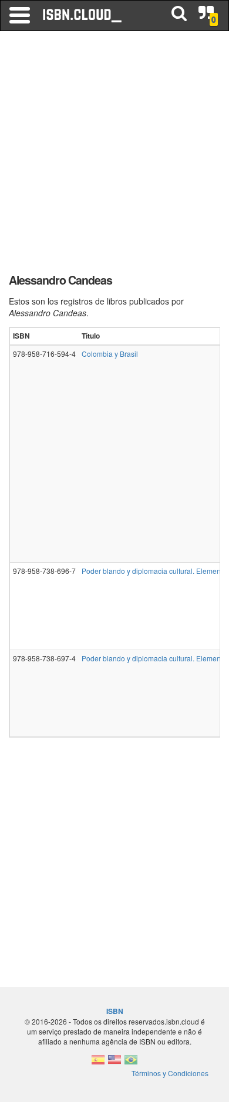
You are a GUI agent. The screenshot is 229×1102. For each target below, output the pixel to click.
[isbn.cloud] (83, 15)
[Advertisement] (114, 155)
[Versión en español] (98, 1063)
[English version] (114, 1063)
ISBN (114, 1011)
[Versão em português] (131, 1063)
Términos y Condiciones (170, 1073)
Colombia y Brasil (110, 354)
